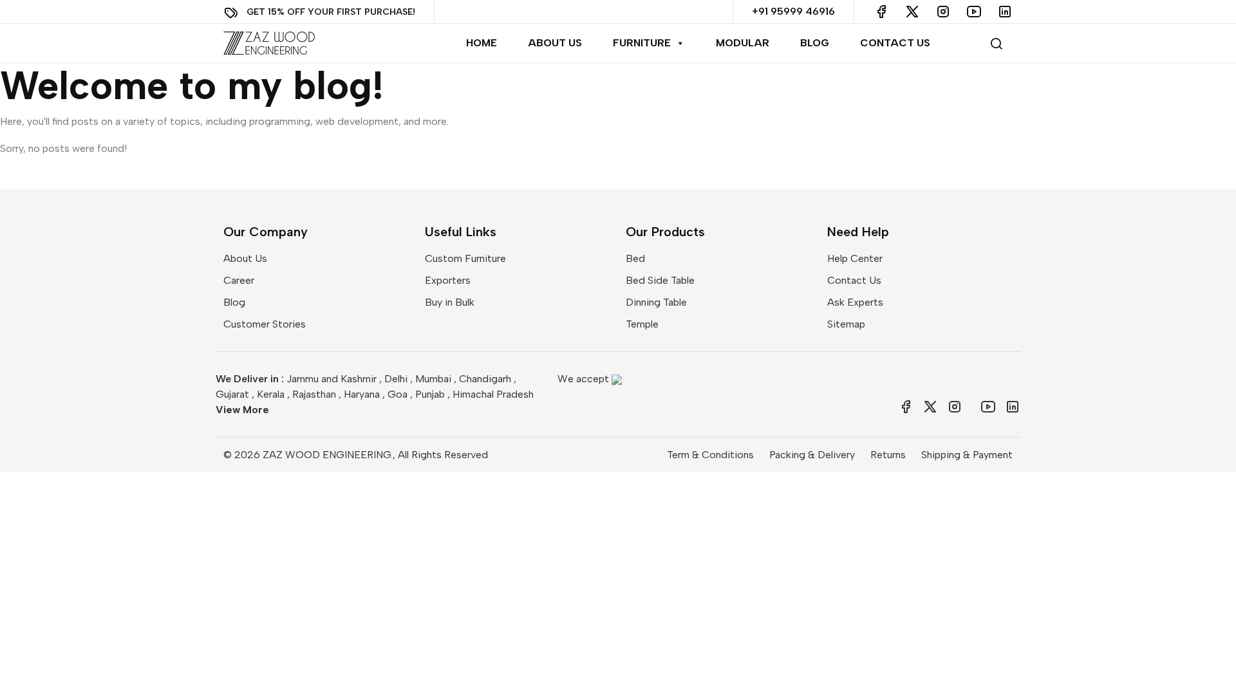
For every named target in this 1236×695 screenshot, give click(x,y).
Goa (397, 394)
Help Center (855, 258)
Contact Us (895, 43)
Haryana (362, 394)
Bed (635, 258)
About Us (555, 43)
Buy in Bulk (449, 302)
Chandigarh (485, 379)
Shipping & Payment (967, 455)
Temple (642, 324)
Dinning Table (656, 302)
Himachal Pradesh (493, 394)
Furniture (642, 43)
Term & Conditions (710, 455)
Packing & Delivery (812, 455)
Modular (742, 43)
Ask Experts (855, 302)
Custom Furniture (465, 258)
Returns (888, 455)
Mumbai (433, 379)
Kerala (271, 394)
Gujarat (232, 394)
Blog (814, 43)
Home (481, 43)
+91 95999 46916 (793, 11)
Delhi (395, 379)
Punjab (430, 394)
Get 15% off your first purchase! (331, 11)
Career (238, 280)
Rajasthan (314, 394)
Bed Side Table (660, 280)
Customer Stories (264, 324)
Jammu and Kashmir (331, 379)
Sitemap (846, 324)
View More (242, 409)
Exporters (448, 280)
